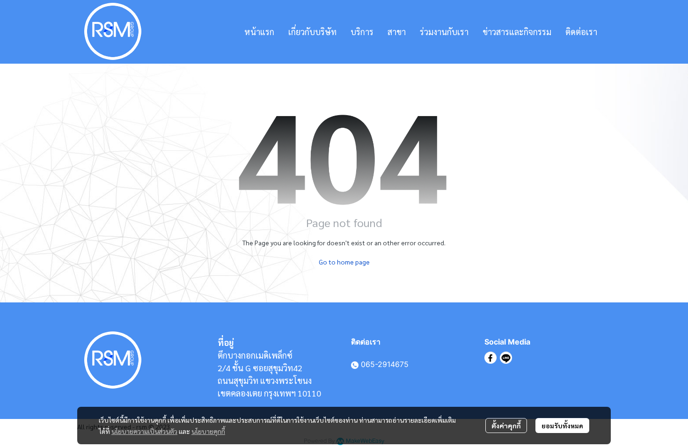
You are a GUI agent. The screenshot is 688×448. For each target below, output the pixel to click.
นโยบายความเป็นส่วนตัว (144, 431)
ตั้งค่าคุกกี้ (506, 425)
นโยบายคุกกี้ (208, 431)
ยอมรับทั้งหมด (562, 425)
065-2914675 (385, 364)
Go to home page (344, 261)
